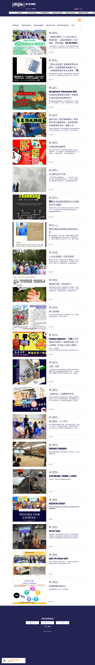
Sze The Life (50, 25)
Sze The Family (63, 25)
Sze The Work (38, 25)
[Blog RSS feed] (79, 20)
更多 (72, 25)
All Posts (16, 25)
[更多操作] (79, 33)
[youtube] (77, 9)
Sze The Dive (26, 25)
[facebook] (75, 9)
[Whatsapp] (46, 626)
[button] (81, 9)
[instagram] (79, 9)
